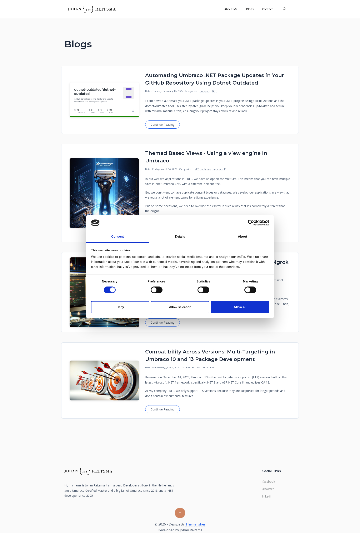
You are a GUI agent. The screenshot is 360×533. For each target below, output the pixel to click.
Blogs (250, 9)
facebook (268, 482)
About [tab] (242, 236)
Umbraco (205, 90)
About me (231, 9)
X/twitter (268, 489)
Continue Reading (162, 125)
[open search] (284, 9)
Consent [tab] (117, 236)
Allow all (240, 307)
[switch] (156, 289)
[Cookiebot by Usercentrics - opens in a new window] (251, 223)
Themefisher (195, 524)
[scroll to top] (180, 513)
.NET (214, 90)
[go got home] (92, 9)
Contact (267, 9)
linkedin (267, 496)
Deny (120, 307)
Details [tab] (180, 236)
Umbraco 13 (219, 169)
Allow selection (180, 307)
